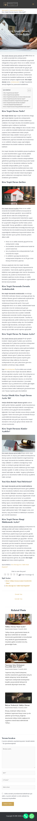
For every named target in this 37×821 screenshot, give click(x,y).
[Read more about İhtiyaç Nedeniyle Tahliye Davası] (18, 698)
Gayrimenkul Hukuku (11, 629)
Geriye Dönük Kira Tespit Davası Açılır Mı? (16, 101)
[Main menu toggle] (33, 4)
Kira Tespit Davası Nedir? (11, 93)
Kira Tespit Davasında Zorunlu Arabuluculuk (17, 97)
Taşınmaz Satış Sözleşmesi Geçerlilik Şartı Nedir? (14, 666)
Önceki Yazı (18, 594)
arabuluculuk (15, 82)
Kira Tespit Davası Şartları (11, 95)
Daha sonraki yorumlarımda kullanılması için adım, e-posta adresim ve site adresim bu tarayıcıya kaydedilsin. (17, 796)
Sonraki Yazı (18, 599)
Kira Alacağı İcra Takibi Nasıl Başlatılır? (18, 586)
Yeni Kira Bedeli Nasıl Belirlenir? (13, 104)
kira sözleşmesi (10, 369)
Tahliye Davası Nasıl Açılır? (15, 626)
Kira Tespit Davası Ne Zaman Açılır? (14, 99)
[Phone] (25, 816)
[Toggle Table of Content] (28, 90)
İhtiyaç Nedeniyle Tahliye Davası (17, 705)
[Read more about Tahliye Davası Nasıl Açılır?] (18, 619)
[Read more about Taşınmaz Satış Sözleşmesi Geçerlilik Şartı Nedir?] (18, 658)
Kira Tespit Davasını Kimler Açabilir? (14, 102)
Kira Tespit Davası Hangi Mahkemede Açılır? (17, 106)
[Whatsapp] (31, 816)
